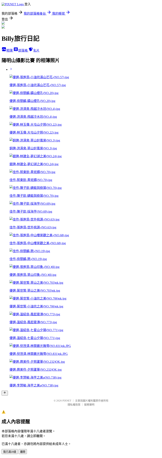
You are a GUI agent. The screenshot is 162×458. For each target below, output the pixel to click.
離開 (22, 451)
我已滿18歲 (9, 451)
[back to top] (5, 393)
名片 (36, 50)
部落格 (23, 50)
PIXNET (66, 400)
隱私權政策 (74, 404)
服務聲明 (89, 404)
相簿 (9, 50)
